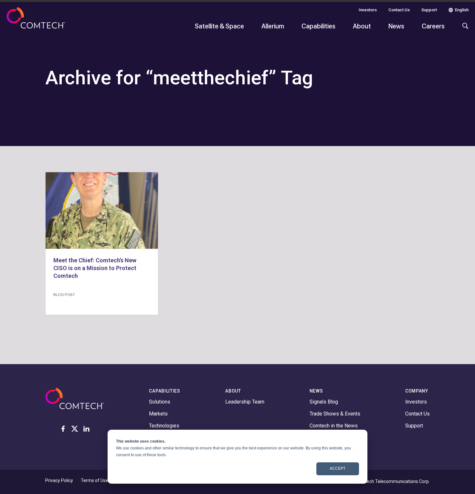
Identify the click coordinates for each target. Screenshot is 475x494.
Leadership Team (244, 402)
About (362, 26)
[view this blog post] (102, 210)
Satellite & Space (219, 26)
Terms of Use (94, 480)
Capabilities (318, 26)
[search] (464, 29)
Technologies (164, 426)
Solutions (159, 402)
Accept (337, 468)
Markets (158, 414)
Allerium (272, 26)
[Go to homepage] (35, 22)
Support (429, 9)
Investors (368, 9)
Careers (433, 26)
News (396, 26)
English (462, 9)
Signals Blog (324, 402)
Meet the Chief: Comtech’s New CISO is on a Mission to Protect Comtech (94, 268)
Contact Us (399, 9)
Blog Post (64, 294)
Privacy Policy (59, 480)
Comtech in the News (334, 426)
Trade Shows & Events (335, 414)
